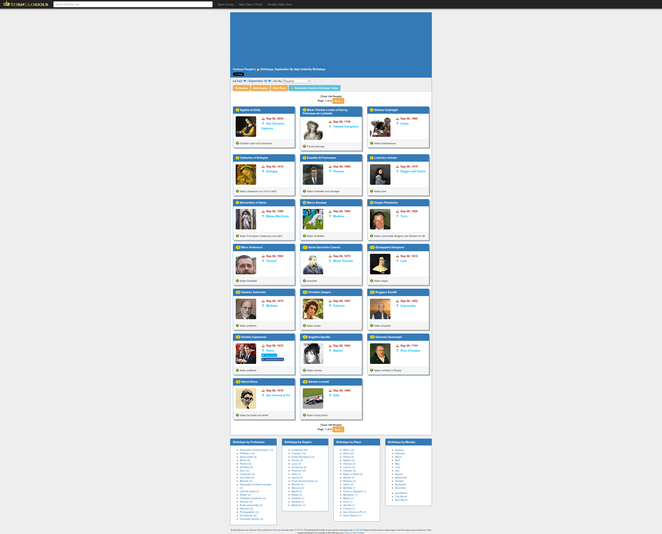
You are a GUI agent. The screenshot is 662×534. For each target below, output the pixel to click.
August (399, 474)
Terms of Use (351, 532)
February (400, 453)
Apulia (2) (297, 491)
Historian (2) (246, 508)
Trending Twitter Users (279, 4)
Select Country (226, 4)
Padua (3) (348, 456)
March (398, 456)
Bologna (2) (349, 481)
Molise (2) (297, 494)
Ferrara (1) (349, 508)
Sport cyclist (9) (248, 456)
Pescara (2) (349, 470)
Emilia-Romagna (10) (303, 456)
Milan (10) (348, 450)
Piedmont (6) (299, 470)
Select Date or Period (250, 4)
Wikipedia (277, 529)
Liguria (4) (297, 477)
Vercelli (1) (349, 505)
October (399, 481)
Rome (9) (348, 453)
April (397, 460)
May (397, 463)
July (397, 470)
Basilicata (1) (299, 505)
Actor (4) (244, 470)
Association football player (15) (256, 450)
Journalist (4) (247, 477)
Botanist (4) (246, 481)
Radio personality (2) (251, 505)
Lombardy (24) (300, 450)
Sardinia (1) (298, 501)
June (397, 467)
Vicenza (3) (349, 463)
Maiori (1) (348, 498)
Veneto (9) (297, 460)
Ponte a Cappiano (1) (355, 491)
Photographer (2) (249, 512)
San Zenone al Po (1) (355, 512)
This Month (401, 496)
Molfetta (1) (349, 487)
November (400, 484)
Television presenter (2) (253, 498)
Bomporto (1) (350, 494)
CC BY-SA (298, 529)
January (399, 450)
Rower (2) (245, 494)
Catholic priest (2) (249, 491)
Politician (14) (247, 453)
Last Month (401, 493)
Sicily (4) (296, 474)
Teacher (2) (246, 501)
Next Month (401, 500)
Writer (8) (245, 460)
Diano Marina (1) (352, 515)
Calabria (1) (298, 498)
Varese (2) (349, 477)
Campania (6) (299, 467)
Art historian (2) (248, 515)
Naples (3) (349, 460)
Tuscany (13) (299, 453)
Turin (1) (348, 501)
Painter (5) (245, 463)
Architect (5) (246, 467)
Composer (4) (247, 474)
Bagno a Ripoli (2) (353, 474)
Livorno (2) (349, 467)
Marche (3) (298, 484)
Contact (361, 532)
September (401, 477)
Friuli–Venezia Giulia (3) (305, 481)
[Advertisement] (331, 40)
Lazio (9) (296, 463)
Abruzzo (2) (298, 487)
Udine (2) (348, 484)
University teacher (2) (251, 519)
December (400, 487)
